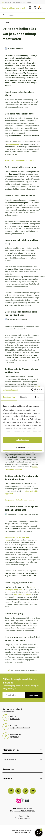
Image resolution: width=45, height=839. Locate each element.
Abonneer (34, 695)
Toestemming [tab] (9, 397)
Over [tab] (37, 397)
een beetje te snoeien (22, 594)
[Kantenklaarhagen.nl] (12, 8)
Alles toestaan (22, 440)
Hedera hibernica (14, 144)
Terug (8, 22)
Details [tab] (23, 397)
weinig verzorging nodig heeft (19, 588)
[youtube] (33, 791)
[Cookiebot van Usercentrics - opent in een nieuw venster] (31, 390)
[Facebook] (11, 791)
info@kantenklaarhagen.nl (20, 728)
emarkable (28, 830)
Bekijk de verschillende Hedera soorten (20, 160)
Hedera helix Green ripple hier (21, 468)
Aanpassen (21, 447)
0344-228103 (15, 719)
